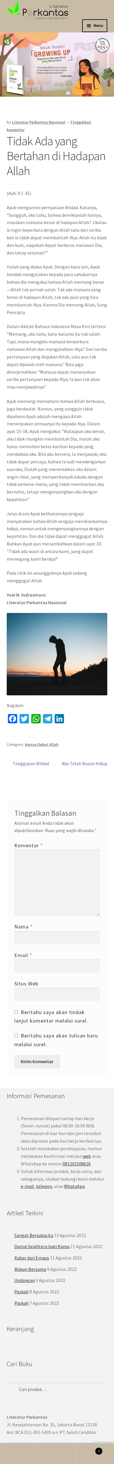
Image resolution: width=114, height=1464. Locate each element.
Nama (23, 926)
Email (23, 955)
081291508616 (77, 1164)
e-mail (27, 1186)
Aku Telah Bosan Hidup (84, 767)
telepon (44, 1186)
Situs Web (26, 983)
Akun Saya (19, 1454)
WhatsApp (74, 1186)
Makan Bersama (30, 1269)
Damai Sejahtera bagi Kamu (42, 1246)
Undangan (24, 1280)
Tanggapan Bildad (30, 763)
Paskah (21, 1292)
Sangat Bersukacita (33, 1235)
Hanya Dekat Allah (41, 744)
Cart (88, 1449)
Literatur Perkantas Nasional (38, 122)
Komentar (28, 845)
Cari (57, 1454)
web (87, 1156)
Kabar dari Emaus (31, 1258)
